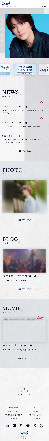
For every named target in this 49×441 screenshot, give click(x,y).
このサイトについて (13, 411)
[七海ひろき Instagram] (21, 425)
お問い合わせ (13, 418)
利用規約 (35, 411)
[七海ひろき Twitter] (34, 425)
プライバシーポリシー (35, 415)
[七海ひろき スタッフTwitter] (41, 425)
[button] (11, 70)
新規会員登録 (13, 407)
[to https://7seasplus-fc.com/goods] (24, 69)
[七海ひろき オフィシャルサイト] (7, 425)
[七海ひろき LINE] (14, 425)
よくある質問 (35, 418)
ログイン (35, 407)
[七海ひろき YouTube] (28, 425)
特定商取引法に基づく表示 (13, 415)
